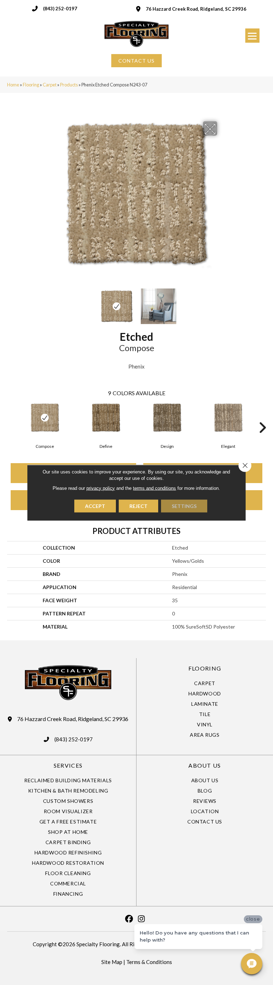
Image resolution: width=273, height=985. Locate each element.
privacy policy (100, 488)
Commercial (68, 883)
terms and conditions (154, 488)
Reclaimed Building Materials (68, 780)
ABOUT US (204, 765)
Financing (68, 894)
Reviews (204, 801)
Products (69, 85)
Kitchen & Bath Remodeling (68, 791)
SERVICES (68, 765)
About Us (205, 780)
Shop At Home (68, 832)
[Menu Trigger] (252, 35)
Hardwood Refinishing (68, 852)
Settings (184, 506)
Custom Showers (68, 801)
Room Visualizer (68, 811)
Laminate (204, 704)
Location (205, 811)
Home (13, 85)
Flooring (31, 85)
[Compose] (44, 417)
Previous (51, 302)
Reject (138, 506)
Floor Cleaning (68, 873)
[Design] (167, 417)
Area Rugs (204, 735)
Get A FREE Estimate (68, 822)
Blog (205, 791)
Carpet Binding (68, 842)
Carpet (50, 85)
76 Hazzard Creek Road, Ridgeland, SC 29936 (196, 9)
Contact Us (204, 822)
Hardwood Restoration (68, 863)
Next (221, 302)
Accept (95, 506)
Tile (204, 714)
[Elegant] (228, 417)
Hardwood (204, 693)
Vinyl (205, 724)
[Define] (105, 417)
